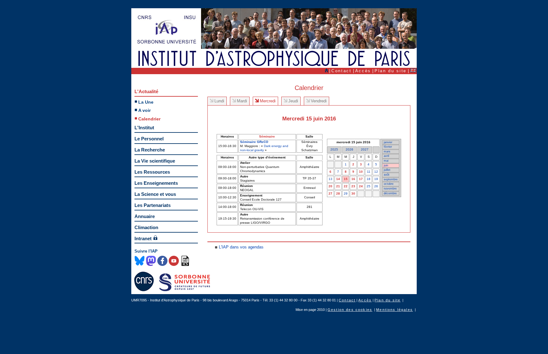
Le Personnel (149, 138)
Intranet (143, 238)
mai (386, 160)
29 (346, 193)
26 (376, 186)
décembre (390, 193)
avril (386, 156)
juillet (387, 169)
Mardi (242, 101)
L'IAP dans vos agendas (241, 247)
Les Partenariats (152, 205)
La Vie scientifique (154, 161)
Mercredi (268, 101)
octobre (389, 183)
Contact (341, 70)
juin (386, 165)
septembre (391, 179)
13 (330, 179)
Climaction (146, 227)
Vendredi (319, 101)
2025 (334, 149)
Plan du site (391, 70)
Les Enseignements (156, 183)
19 (376, 179)
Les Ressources (152, 172)
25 (368, 186)
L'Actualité (146, 91)
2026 (349, 149)
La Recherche (149, 149)
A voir (144, 110)
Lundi (219, 101)
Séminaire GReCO (254, 142)
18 (368, 179)
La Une (145, 102)
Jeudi (293, 101)
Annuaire (144, 216)
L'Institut (144, 127)
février (388, 146)
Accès (363, 70)
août (386, 174)
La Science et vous (155, 194)
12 (376, 171)
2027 (365, 149)
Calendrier (149, 118)
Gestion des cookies (350, 310)
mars (387, 151)
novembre (390, 188)
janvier (388, 142)
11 (368, 171)
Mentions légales (394, 310)
